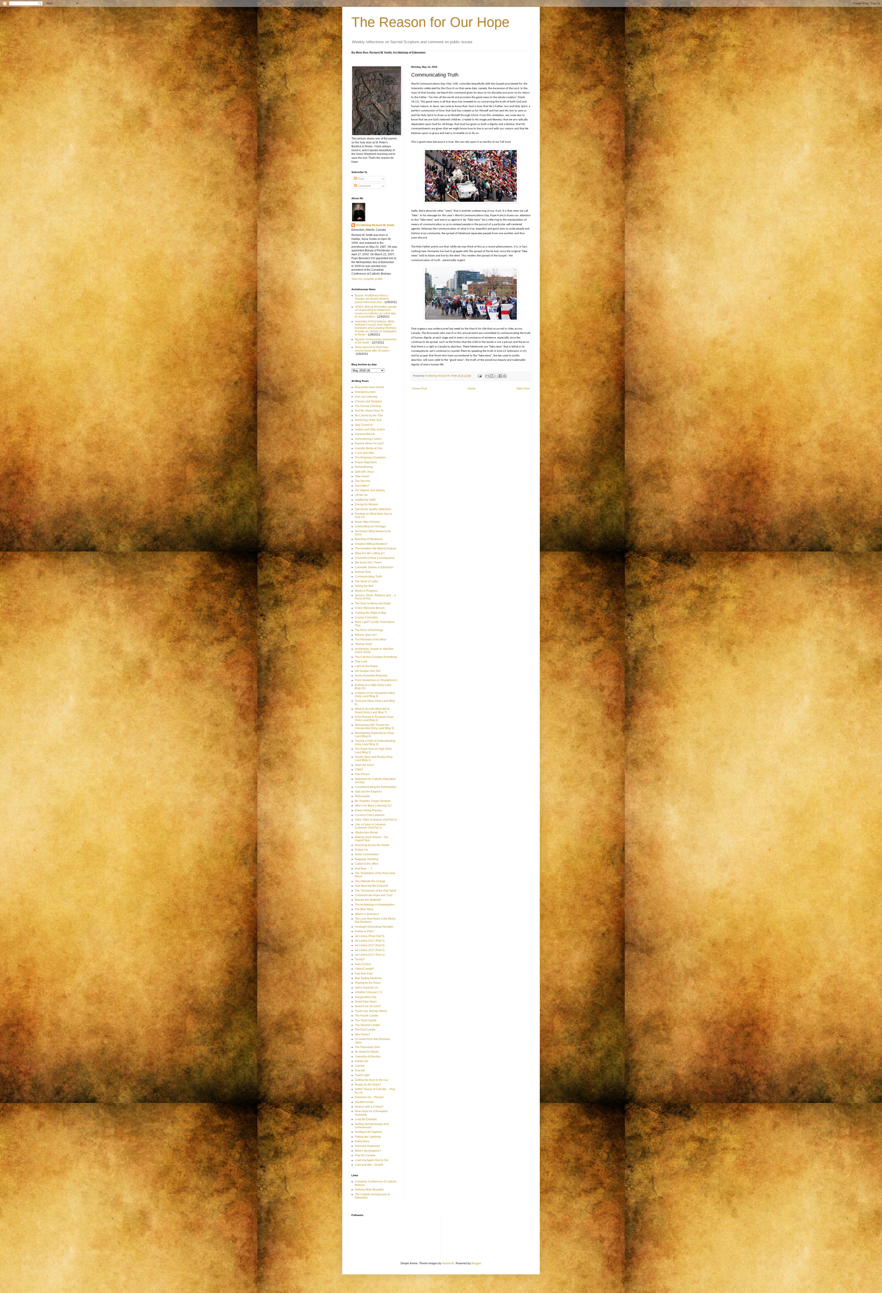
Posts (360, 178)
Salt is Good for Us (366, 987)
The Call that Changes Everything (376, 657)
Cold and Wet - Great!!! (369, 1164)
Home (471, 388)
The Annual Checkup (368, 406)
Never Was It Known (367, 521)
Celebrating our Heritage (370, 526)
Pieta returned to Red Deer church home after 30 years (372, 349)
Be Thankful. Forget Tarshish (372, 801)
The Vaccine (362, 481)
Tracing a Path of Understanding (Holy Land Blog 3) (375, 742)
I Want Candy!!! (364, 968)
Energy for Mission (366, 504)
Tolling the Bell (364, 586)
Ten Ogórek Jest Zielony (370, 490)
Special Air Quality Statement (373, 509)
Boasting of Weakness (369, 539)
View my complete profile (367, 279)
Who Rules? (362, 1034)
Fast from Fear (364, 973)
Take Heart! (362, 476)
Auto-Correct (363, 964)
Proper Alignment (365, 462)
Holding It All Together (368, 1132)
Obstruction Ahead (366, 832)
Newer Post (419, 388)
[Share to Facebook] (500, 376)
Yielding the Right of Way (370, 612)
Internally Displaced (367, 1146)
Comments (364, 186)
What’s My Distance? (368, 1150)
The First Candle (365, 1029)
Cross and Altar (364, 453)
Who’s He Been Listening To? (373, 805)
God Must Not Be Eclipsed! (371, 885)
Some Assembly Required (371, 675)
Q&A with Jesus (364, 471)
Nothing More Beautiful (369, 1189)
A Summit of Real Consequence (375, 558)
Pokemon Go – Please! (369, 1097)
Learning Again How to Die (371, 1160)
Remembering (364, 467)
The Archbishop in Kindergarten (374, 904)
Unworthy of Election (368, 1056)
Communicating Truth (368, 576)
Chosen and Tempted (368, 401)
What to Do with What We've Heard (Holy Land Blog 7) (372, 710)
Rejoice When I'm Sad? (369, 443)
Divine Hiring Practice (368, 810)
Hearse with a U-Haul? (369, 1106)
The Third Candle (366, 1020)
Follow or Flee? (364, 931)
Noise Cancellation (367, 854)
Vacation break (364, 1102)
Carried (359, 1065)
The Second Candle (367, 1025)
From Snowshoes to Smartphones (376, 680)
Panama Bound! (365, 434)
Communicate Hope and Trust (373, 895)
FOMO (359, 769)
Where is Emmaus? (367, 914)
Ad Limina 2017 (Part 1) (369, 954)
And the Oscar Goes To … (371, 410)
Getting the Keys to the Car (371, 1080)
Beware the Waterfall (368, 899)
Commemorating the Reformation (375, 787)
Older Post (522, 388)
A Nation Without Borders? (371, 544)
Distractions (362, 1141)
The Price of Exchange (369, 630)
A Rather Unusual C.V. (369, 992)
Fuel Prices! (362, 774)
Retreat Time (363, 572)
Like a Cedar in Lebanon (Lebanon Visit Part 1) (370, 826)
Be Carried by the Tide (369, 415)
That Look (361, 661)
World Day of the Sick (368, 420)
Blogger (476, 1263)
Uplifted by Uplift (365, 499)
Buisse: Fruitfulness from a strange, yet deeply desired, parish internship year (372, 299)
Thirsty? (360, 959)
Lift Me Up (361, 495)
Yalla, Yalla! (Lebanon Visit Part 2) (376, 819)
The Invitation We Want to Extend (375, 548)
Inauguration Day (365, 997)
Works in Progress (366, 590)
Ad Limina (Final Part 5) (369, 936)
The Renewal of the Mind (370, 639)
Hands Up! (361, 1061)
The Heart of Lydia (366, 581)
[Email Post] (480, 375)
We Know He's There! (368, 562)
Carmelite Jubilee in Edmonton (374, 567)
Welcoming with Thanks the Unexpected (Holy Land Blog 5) (374, 726)
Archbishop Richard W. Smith (375, 225)
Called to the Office (367, 863)
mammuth (448, 1263)
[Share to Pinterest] (504, 376)
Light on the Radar (366, 666)
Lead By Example (366, 1119)
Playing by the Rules (368, 982)
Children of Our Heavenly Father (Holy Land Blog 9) (375, 694)
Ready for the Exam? (368, 1084)
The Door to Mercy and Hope (373, 603)
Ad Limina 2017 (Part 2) (369, 950)
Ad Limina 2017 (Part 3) (369, 945)
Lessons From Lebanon (369, 815)
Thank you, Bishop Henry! (371, 1011)
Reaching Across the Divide (372, 845)
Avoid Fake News (366, 1001)
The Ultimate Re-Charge (370, 881)
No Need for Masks (367, 1051)
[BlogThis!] (491, 376)
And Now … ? (363, 868)
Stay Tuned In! (364, 424)
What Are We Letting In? (370, 553)
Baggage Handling (367, 859)
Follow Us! (361, 849)
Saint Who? (362, 485)
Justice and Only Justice (370, 429)
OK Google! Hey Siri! (368, 671)
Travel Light (362, 1075)
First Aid (360, 1070)
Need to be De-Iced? (368, 1006)
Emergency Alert (365, 392)
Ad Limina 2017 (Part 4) (369, 940)
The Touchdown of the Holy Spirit (375, 890)
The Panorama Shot (367, 1047)
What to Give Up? (366, 635)
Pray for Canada (365, 1155)
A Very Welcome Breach (370, 608)
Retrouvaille (362, 796)
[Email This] (487, 376)
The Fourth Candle (366, 1015)
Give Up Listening (366, 396)
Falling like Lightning (368, 1136)
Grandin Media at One (368, 448)
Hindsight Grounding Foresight (374, 926)
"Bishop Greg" (363, 644)
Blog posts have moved (369, 387)
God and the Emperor (368, 791)
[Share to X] (496, 376)
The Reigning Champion (370, 457)
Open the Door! (364, 765)
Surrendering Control (368, 438)
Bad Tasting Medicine (368, 978)
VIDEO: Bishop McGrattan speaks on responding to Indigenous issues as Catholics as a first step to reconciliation (376, 311)
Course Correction (366, 617)
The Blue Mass (364, 909)
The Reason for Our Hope (430, 22)
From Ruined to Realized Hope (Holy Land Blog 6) (374, 718)
